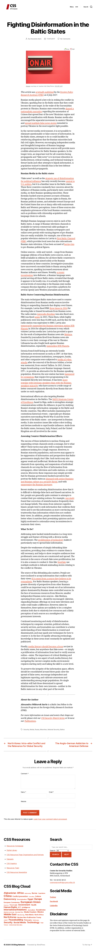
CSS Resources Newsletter (17, 872)
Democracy (10, 899)
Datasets (10, 859)
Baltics (62, 729)
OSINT (6, 920)
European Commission (12, 902)
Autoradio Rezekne (46, 314)
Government (24, 905)
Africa (20, 893)
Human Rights (10, 907)
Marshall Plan (19, 912)
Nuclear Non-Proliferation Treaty (29, 917)
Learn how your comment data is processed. (50, 819)
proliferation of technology (50, 540)
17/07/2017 (51, 39)
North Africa (39, 915)
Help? (66, 854)
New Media (29, 915)
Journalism (31, 910)
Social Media (20, 922)
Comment (25, 774)
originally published (45, 92)
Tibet (41, 922)
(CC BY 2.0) (59, 86)
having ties (69, 244)
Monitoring (20, 915)
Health (33, 905)
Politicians (36, 920)
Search (55, 854)
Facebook (54, 901)
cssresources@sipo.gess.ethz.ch (62, 882)
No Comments (65, 39)
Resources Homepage (15, 846)
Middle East (10, 914)
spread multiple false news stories (41, 123)
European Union (31, 902)
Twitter (53, 897)
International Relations (15, 909)
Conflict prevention (20, 896)
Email (51, 792)
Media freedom (30, 912)
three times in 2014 (58, 308)
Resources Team (13, 868)
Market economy (9, 912)
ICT (19, 907)
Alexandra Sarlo (35, 39)
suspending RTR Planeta (57, 346)
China (8, 896)
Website (23, 801)
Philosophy (28, 920)
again (37, 317)
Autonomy (28, 893)
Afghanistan (10, 893)
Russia (37, 729)
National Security (53, 729)
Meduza (68, 334)
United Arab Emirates (15, 925)
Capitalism (41, 893)
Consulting (31, 896)
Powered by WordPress (36, 945)
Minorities (43, 729)
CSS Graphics (12, 864)
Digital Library (12, 850)
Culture (38, 896)
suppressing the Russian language (36, 484)
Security (26, 729)
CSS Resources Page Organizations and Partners (25, 855)
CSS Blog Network (17, 945)
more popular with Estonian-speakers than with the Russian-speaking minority (46, 383)
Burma (34, 893)
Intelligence (26, 907)
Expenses (6, 905)
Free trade (13, 905)
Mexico (40, 912)
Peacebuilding (16, 920)
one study (69, 498)
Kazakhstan (41, 910)
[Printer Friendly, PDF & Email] (69, 49)
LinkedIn (54, 906)
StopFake (62, 562)
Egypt (30, 899)
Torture (6, 925)
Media (32, 729)
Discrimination (22, 899)
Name (23, 792)
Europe (38, 899)
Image (28, 86)
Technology (33, 922)
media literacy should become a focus (45, 646)
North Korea (10, 917)
